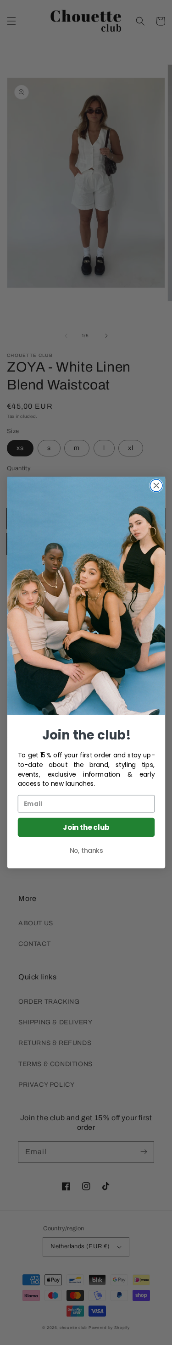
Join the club (86, 827)
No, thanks (86, 850)
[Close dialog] (156, 485)
